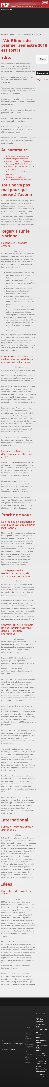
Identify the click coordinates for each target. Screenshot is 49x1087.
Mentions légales (8, 1049)
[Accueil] (24, 4)
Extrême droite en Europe (16, 177)
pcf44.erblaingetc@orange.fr (12, 1043)
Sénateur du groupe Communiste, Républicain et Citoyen (41, 1069)
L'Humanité (40, 1077)
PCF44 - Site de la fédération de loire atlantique (41, 1029)
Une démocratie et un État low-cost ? (20, 161)
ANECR (38, 1050)
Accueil (3, 34)
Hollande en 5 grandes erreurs (17, 156)
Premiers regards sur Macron (17, 159)
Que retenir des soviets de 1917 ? (18, 180)
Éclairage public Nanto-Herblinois (18, 164)
